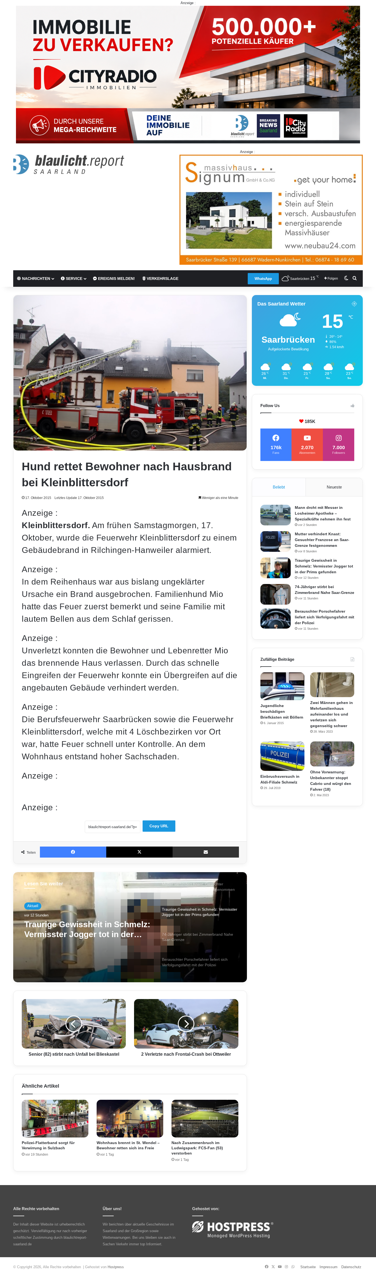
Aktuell (32, 906)
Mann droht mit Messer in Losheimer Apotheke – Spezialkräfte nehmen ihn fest (323, 513)
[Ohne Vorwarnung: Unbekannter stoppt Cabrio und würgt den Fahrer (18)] (332, 753)
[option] (130, 927)
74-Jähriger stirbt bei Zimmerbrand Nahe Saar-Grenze (87, 929)
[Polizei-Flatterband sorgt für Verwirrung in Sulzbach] (55, 1118)
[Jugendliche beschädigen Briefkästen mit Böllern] (282, 686)
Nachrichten (35, 278)
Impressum (328, 1267)
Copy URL (158, 826)
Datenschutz (351, 1267)
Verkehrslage (162, 278)
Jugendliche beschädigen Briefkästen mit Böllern (281, 711)
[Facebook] (73, 852)
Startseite (308, 1267)
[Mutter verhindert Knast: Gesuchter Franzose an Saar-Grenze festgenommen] (275, 541)
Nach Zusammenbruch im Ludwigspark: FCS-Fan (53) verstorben (197, 1147)
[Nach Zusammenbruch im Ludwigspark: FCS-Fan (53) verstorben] (204, 1118)
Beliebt (279, 487)
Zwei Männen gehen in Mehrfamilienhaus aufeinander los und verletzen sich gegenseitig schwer (331, 714)
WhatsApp (263, 279)
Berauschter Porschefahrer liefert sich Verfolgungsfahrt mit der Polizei (324, 617)
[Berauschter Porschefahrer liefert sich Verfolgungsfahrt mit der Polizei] (275, 619)
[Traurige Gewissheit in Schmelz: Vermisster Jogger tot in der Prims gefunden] (275, 568)
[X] (139, 852)
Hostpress (116, 1267)
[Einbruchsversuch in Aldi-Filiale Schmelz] (282, 756)
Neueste (334, 487)
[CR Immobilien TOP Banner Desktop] (188, 74)
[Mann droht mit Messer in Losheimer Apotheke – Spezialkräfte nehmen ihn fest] (275, 515)
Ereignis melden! (116, 278)
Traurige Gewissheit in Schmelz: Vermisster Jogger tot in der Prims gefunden (324, 566)
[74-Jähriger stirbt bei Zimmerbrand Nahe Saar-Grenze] (275, 594)
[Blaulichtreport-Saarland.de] (68, 164)
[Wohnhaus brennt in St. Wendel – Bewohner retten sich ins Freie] (130, 1118)
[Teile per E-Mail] (206, 852)
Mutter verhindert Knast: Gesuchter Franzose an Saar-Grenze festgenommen (322, 540)
